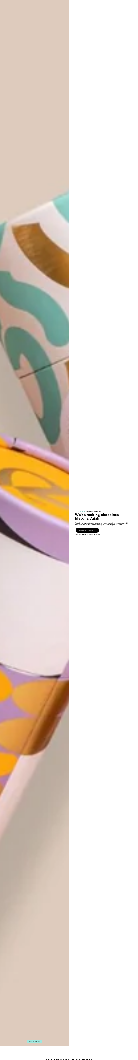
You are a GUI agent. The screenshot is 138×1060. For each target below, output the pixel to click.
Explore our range (87, 530)
